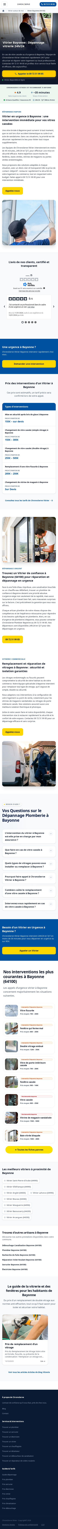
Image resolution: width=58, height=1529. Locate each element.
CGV (43, 1525)
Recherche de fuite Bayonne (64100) (18, 1255)
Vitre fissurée (27, 1010)
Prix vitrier (6, 1494)
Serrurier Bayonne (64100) (14, 1264)
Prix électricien (8, 1489)
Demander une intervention (29, 363)
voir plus (31, 307)
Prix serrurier (7, 1484)
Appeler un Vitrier (29, 950)
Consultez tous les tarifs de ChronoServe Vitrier (27, 500)
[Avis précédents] (4, 307)
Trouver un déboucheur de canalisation (18, 1456)
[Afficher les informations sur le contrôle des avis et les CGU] (44, 288)
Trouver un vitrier (9, 1441)
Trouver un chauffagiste (11, 1446)
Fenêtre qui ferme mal (31, 1028)
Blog (4, 1408)
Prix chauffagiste (9, 1498)
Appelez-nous (12, 732)
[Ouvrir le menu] (5, 4)
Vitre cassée (26, 1099)
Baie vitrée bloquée (30, 1135)
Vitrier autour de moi (16, 11)
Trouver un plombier (10, 1427)
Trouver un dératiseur (11, 1451)
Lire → (42, 1361)
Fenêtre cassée (27, 1082)
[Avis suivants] (54, 307)
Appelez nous (12, 190)
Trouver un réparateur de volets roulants (18, 1461)
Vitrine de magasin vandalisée (36, 1117)
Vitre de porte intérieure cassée (33, 1064)
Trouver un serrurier (10, 1432)
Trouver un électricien (10, 1437)
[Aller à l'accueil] (23, 4)
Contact (5, 1413)
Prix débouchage (9, 1508)
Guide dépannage (9, 1474)
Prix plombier (7, 1479)
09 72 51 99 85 (12, 639)
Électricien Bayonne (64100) (15, 1269)
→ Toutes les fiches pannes (29, 1149)
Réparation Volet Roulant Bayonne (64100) (22, 1259)
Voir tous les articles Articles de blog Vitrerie (29, 1372)
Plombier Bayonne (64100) (14, 1250)
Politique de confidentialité (28, 1525)
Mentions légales (8, 1525)
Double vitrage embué (31, 1046)
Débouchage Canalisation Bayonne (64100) (22, 1245)
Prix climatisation (9, 1503)
